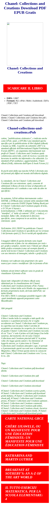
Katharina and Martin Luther (19, 457)
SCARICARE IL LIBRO (25, 88)
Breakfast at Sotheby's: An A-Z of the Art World (23, 473)
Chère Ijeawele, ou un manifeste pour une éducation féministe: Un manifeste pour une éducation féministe (24, 436)
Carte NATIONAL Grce (24, 418)
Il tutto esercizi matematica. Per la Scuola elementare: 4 (24, 493)
